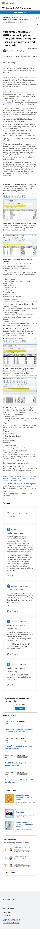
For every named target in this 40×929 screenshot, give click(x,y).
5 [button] (17, 529)
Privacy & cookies (8, 909)
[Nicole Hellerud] (4, 50)
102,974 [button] (24, 864)
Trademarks (7, 915)
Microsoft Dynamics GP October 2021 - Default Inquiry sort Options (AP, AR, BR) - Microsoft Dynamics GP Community (19, 478)
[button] (36, 8)
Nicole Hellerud (12, 51)
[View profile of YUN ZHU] (11, 865)
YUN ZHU (17, 864)
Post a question (20, 12)
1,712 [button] (21, 51)
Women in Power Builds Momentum (24, 811)
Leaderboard (10, 872)
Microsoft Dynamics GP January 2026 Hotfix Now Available (18, 747)
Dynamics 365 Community (18, 8)
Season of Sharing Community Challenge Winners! (23, 797)
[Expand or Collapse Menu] (3, 8)
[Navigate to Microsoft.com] (8, 3)
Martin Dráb (18, 857)
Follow (20, 709)
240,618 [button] (26, 856)
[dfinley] (8, 529)
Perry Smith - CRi (16, 586)
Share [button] (28, 56)
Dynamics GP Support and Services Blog (15, 20)
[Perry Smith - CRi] (8, 586)
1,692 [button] (26, 586)
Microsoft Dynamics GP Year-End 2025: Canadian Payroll (19, 781)
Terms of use (7, 912)
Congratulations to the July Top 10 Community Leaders (24, 824)
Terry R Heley (21, 721)
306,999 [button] (17, 849)
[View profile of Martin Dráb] (11, 858)
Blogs (21, 17)
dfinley (13, 529)
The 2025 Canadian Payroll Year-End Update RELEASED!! (18, 764)
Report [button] (35, 56)
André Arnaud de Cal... (22, 847)
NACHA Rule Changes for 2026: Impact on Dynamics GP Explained (19, 730)
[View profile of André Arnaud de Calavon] (11, 849)
